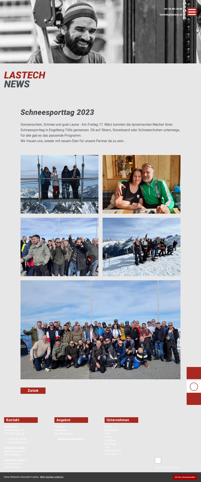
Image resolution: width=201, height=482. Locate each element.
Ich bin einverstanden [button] (185, 477)
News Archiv (111, 454)
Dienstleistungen (63, 433)
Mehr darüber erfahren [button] (51, 477)
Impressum (164, 467)
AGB (156, 467)
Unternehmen (118, 420)
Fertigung (59, 426)
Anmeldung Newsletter (71, 438)
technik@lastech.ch (18, 442)
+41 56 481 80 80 (16, 438)
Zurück (33, 391)
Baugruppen (61, 430)
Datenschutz (175, 467)
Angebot (63, 420)
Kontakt (12, 420)
